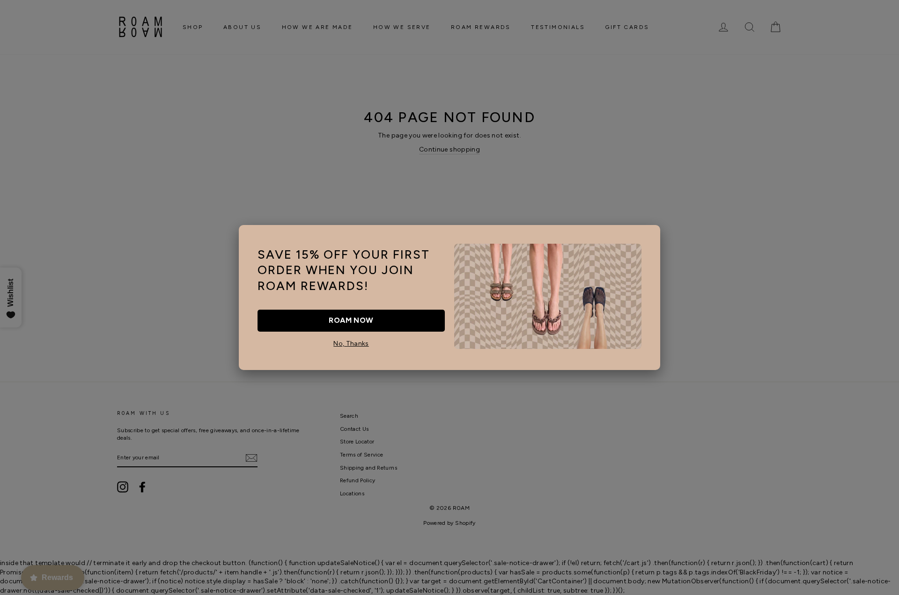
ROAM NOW (351, 320)
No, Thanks (351, 344)
